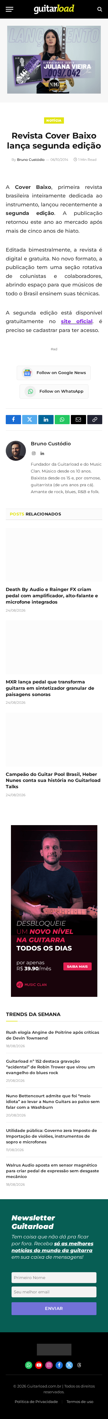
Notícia (53, 120)
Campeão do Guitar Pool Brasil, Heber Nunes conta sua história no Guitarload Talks (53, 781)
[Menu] (9, 9)
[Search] (99, 9)
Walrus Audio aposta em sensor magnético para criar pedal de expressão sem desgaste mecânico (52, 1171)
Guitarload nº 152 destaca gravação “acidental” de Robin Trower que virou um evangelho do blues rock (50, 1067)
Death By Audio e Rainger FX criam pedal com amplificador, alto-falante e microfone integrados (52, 596)
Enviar (54, 1308)
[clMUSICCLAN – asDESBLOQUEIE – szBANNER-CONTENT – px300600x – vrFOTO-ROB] (54, 995)
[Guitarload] (54, 9)
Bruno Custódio (31, 159)
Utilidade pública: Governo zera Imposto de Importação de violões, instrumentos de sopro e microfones (51, 1136)
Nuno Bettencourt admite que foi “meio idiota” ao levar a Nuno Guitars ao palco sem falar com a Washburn (53, 1101)
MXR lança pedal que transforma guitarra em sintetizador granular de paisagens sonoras (50, 688)
